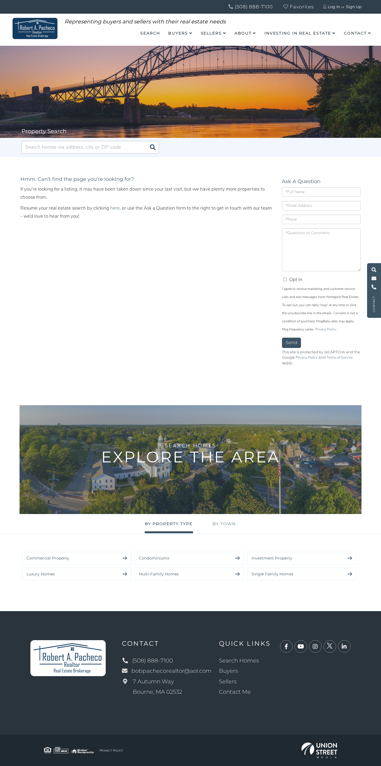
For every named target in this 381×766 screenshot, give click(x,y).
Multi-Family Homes (159, 574)
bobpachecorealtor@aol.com (171, 670)
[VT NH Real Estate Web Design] (319, 750)
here (115, 208)
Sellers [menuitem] (211, 33)
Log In (334, 6)
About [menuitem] (243, 33)
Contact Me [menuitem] (235, 691)
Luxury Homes (40, 574)
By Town (224, 523)
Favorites (301, 6)
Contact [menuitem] (355, 33)
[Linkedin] (344, 646)
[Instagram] (315, 646)
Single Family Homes (272, 574)
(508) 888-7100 (253, 6)
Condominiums (154, 558)
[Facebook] (286, 646)
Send (291, 342)
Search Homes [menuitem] (239, 660)
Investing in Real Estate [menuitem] (297, 33)
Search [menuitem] (150, 33)
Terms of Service (340, 357)
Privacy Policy (325, 329)
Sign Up (353, 6)
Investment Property (272, 558)
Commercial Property (47, 558)
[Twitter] (330, 646)
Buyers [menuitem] (178, 33)
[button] (152, 147)
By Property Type (168, 523)
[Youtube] (301, 646)
